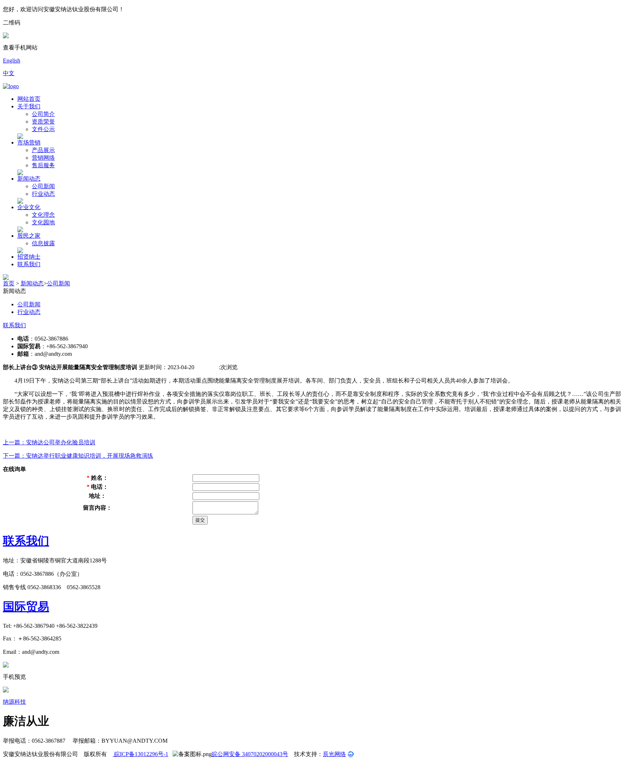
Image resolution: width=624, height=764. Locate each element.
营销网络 (43, 158)
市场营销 (28, 142)
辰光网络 (334, 754)
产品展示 (43, 150)
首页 (8, 283)
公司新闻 (43, 186)
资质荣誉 (43, 121)
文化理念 (43, 215)
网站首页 (28, 99)
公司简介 (43, 114)
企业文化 (28, 207)
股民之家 (28, 236)
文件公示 (43, 129)
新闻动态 (28, 179)
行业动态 (43, 194)
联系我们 (28, 264)
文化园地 (43, 222)
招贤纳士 (28, 257)
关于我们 (28, 106)
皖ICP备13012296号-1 (140, 754)
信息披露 (43, 243)
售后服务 (43, 165)
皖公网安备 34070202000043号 (250, 754)
